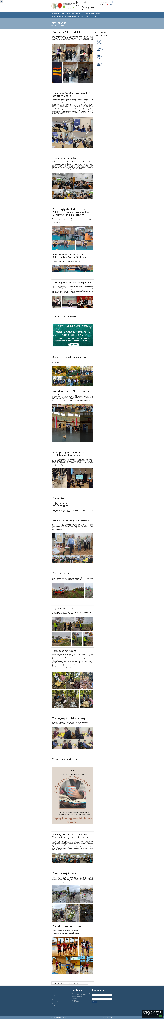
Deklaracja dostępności (57, 997)
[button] (104, 4)
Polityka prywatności (57, 1001)
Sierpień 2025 (99, 51)
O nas (54, 1007)
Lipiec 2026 (99, 39)
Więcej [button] (93, 16)
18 (58, 983)
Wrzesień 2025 (99, 50)
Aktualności (62, 25)
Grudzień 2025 (99, 47)
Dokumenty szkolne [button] (57, 16)
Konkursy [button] (87, 16)
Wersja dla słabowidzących (57, 1017)
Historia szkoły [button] (66, 13)
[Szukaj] (111, 2)
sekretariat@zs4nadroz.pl (78, 996)
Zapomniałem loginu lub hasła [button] (98, 1004)
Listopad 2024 (99, 62)
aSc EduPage (110, 1017)
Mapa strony (55, 1005)
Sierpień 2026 (99, 38)
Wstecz (54, 983)
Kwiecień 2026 (99, 42)
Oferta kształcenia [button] (89, 13)
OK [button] (160, 1016)
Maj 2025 (98, 55)
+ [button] (64, 1017)
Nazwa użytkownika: (96, 993)
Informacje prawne (56, 999)
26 (79, 983)
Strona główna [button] (56, 13)
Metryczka (55, 1003)
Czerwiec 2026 (99, 40)
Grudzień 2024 (99, 61)
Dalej (85, 983)
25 (77, 983)
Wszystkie (99, 65)
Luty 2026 (99, 44)
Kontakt (54, 1009)
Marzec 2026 (99, 43)
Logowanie (111, 4)
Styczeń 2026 (99, 46)
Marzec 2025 (99, 57)
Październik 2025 (100, 49)
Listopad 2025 (99, 48)
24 (74, 983)
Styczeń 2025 (99, 59)
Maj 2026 (98, 41)
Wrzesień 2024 (99, 64)
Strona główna (54, 25)
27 (82, 983)
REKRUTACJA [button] (99, 13)
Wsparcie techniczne (57, 995)
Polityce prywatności (157, 1014)
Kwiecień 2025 (99, 56)
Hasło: (93, 997)
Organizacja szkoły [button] (77, 13)
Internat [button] (80, 16)
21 (66, 983)
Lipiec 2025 (99, 53)
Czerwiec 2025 (99, 54)
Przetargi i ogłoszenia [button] (70, 16)
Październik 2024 (100, 63)
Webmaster (55, 993)
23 (71, 983)
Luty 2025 (99, 58)
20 (63, 983)
